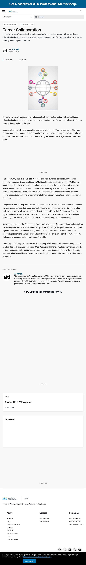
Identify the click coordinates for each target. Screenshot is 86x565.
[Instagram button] (75, 550)
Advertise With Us (12, 539)
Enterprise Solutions (13, 524)
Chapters (10, 527)
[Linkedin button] (70, 550)
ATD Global (10, 530)
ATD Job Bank (44, 521)
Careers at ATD (44, 518)
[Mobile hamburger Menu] (4, 11)
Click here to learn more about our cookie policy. (37, 557)
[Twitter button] (65, 550)
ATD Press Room (12, 533)
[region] (43, 558)
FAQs (8, 521)
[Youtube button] (80, 550)
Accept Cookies (29, 561)
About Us (10, 518)
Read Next (10, 419)
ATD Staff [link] (15, 49)
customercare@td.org (76, 524)
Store (8, 536)
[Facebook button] (59, 550)
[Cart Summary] (81, 11)
